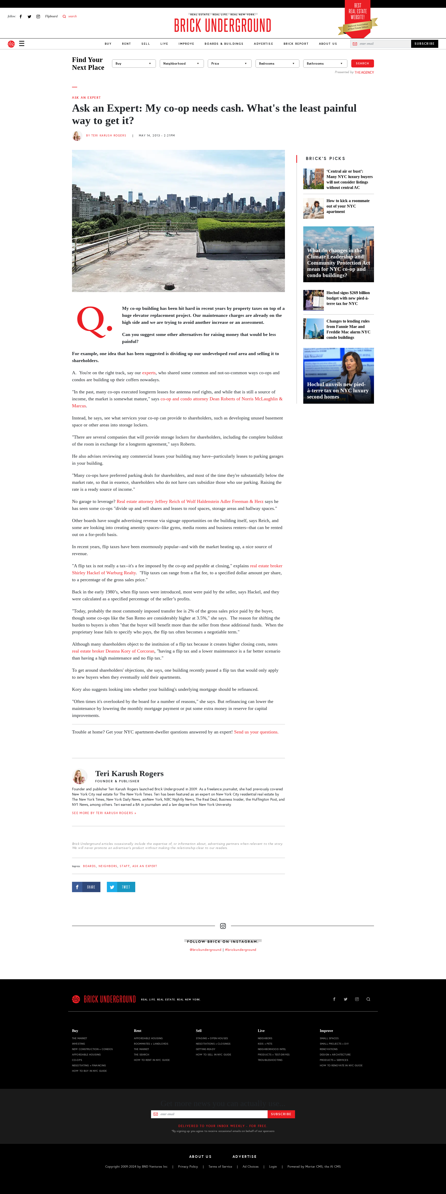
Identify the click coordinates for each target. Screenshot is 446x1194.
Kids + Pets (265, 1043)
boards (89, 866)
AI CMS (335, 1167)
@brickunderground (206, 950)
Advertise (263, 43)
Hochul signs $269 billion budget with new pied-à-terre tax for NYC (348, 298)
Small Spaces (329, 1038)
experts (149, 372)
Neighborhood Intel (272, 1049)
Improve (186, 43)
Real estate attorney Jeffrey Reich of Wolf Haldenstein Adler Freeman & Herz (190, 501)
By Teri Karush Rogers (106, 135)
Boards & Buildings (224, 43)
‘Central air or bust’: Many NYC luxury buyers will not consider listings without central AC (349, 179)
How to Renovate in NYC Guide (341, 1065)
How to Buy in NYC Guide (89, 1071)
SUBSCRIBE (425, 44)
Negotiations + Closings (213, 1043)
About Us (328, 43)
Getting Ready (205, 1049)
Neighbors (108, 866)
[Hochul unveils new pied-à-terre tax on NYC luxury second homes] (338, 376)
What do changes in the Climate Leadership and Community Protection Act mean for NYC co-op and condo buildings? (338, 262)
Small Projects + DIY (334, 1043)
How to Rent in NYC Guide (152, 1060)
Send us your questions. (256, 731)
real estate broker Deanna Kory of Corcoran (113, 651)
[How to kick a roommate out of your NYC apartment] (313, 208)
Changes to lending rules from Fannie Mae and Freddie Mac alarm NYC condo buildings (348, 329)
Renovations (329, 1049)
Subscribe (281, 1114)
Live (165, 43)
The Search (141, 1054)
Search (362, 63)
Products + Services (334, 1060)
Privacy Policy (188, 1167)
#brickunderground (241, 950)
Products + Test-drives (274, 1054)
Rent (126, 43)
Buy (108, 43)
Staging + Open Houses (212, 1038)
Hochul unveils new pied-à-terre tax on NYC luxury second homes (338, 390)
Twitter (29, 16)
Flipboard (51, 16)
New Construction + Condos (92, 1049)
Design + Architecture (335, 1054)
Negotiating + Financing (89, 1065)
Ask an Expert (86, 97)
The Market (79, 1038)
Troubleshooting (270, 1060)
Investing (78, 1043)
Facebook (20, 16)
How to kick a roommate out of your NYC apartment (348, 206)
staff (125, 866)
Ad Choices (251, 1167)
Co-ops (77, 1060)
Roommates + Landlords (151, 1043)
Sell (145, 43)
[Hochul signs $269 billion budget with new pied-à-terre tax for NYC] (313, 300)
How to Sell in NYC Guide (213, 1054)
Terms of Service (220, 1167)
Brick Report (296, 43)
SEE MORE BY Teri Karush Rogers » (104, 813)
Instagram (38, 16)
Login (273, 1167)
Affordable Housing (86, 1054)
